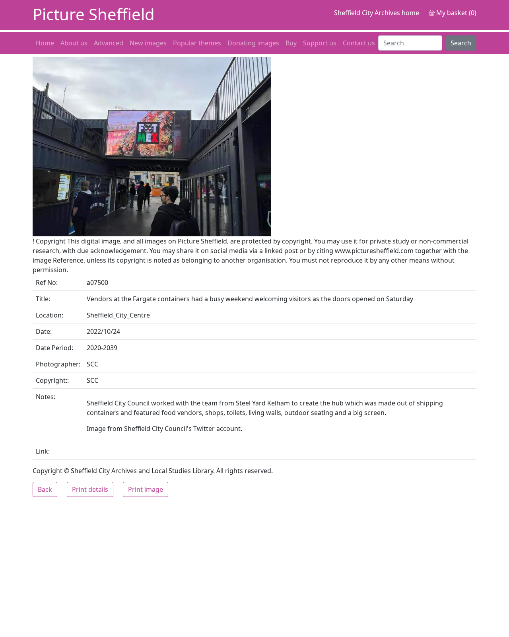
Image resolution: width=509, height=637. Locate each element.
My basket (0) (455, 12)
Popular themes (197, 43)
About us (73, 43)
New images (148, 43)
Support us (319, 43)
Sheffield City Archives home (376, 12)
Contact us (359, 43)
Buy (291, 43)
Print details (90, 489)
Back (45, 489)
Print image (145, 489)
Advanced (108, 43)
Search (461, 43)
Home (45, 43)
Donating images (253, 43)
